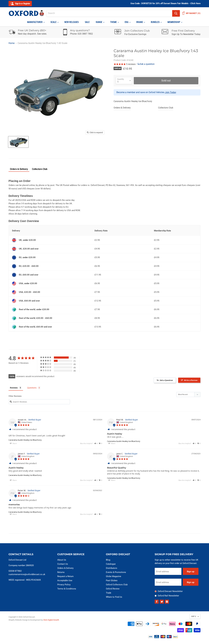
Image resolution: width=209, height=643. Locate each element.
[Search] (176, 13)
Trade (108, 593)
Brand (139, 22)
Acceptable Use (64, 580)
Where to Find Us (114, 597)
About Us (61, 560)
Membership (174, 22)
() (193, 13)
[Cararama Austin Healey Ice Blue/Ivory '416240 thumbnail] (18, 142)
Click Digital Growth (51, 620)
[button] (96, 443)
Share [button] (14, 443)
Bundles (155, 22)
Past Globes (111, 580)
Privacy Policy (64, 584)
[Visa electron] (156, 637)
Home (12, 43)
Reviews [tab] (14, 387)
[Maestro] (169, 637)
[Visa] (150, 637)
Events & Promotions (116, 572)
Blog (108, 560)
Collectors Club (165, 107)
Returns (61, 572)
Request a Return (65, 576)
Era (127, 22)
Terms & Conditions (66, 588)
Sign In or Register (22, 3)
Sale (87, 22)
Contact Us (62, 564)
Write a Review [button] (190, 380)
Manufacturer (35, 22)
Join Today (170, 92)
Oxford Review (112, 588)
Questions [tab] (32, 387)
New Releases (71, 22)
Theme (113, 22)
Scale (53, 22)
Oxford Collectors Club (117, 584)
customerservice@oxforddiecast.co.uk (27, 574)
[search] (109, 13)
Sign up (190, 571)
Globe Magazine (113, 576)
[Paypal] (175, 637)
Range (99, 22)
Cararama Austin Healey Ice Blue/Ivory (25, 440)
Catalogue (111, 564)
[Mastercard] (163, 637)
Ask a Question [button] (166, 380)
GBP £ (193, 616)
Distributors (111, 568)
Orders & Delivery (122, 107)
